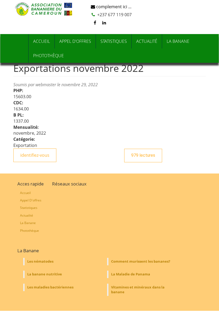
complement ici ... (113, 7)
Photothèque (48, 56)
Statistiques (113, 41)
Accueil (41, 41)
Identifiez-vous (34, 155)
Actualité (146, 41)
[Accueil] (44, 9)
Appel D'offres (75, 41)
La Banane (178, 41)
